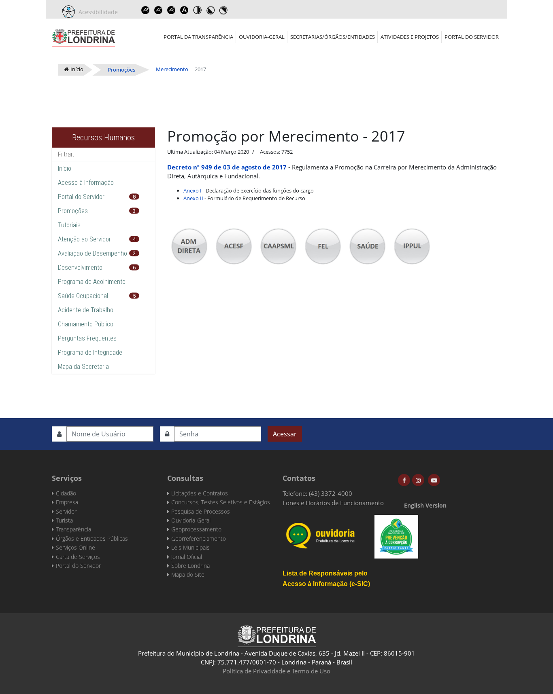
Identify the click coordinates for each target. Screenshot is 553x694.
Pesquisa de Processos (200, 511)
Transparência (73, 529)
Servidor (66, 511)
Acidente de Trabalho (85, 310)
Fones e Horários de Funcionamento (333, 503)
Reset (171, 10)
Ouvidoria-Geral (262, 36)
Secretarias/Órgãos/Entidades (332, 36)
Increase (145, 10)
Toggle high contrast (197, 10)
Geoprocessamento (196, 529)
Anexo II (193, 198)
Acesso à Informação (86, 182)
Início (64, 168)
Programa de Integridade (90, 352)
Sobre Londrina (190, 565)
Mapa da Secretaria (83, 366)
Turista (64, 520)
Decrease (158, 10)
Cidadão (66, 493)
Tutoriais (69, 225)
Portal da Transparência (198, 36)
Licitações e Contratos (199, 493)
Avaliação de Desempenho (92, 253)
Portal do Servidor (472, 36)
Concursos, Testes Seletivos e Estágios (220, 502)
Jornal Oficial (186, 557)
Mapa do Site (187, 574)
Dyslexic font (184, 10)
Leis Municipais (190, 547)
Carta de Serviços (78, 557)
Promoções (73, 211)
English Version (425, 505)
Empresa (67, 502)
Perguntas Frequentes (87, 338)
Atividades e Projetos (410, 36)
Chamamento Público (85, 324)
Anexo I (192, 190)
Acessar (285, 434)
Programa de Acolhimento (91, 282)
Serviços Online (75, 547)
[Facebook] (404, 480)
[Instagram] (418, 480)
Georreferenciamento (198, 538)
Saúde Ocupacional (83, 296)
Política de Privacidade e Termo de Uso (276, 671)
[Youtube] (434, 480)
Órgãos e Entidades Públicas (92, 538)
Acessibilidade (96, 12)
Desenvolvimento (80, 267)
